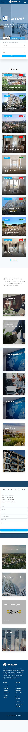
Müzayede (6, 695)
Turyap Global (7, 692)
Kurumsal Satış (19, 692)
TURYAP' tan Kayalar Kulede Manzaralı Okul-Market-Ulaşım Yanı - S (14, 188)
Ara (13, 56)
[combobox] (14, 45)
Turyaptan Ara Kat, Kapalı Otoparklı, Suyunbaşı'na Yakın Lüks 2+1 (12, 209)
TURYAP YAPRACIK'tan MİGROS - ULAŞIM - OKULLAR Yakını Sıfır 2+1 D (13, 250)
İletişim (5, 697)
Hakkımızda (6, 688)
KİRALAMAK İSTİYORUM (8, 499)
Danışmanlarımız (15, 38)
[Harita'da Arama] (24, 56)
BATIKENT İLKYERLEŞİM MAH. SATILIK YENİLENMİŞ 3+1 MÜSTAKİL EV (12, 85)
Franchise (6, 690)
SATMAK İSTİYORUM (8, 497)
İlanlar (17, 685)
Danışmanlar (18, 690)
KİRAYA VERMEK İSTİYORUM (9, 502)
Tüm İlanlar (14, 260)
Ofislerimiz (18, 688)
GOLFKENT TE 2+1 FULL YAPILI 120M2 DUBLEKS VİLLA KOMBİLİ (12, 147)
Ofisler (22, 38)
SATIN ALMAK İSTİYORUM (9, 495)
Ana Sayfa (6, 685)
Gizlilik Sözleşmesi (20, 701)
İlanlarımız (7, 38)
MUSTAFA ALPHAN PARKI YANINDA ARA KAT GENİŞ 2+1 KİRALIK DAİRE (14, 106)
